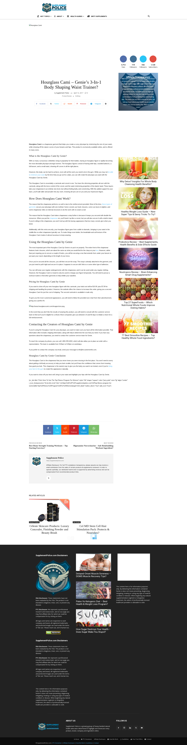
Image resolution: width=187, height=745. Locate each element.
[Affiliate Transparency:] (138, 92)
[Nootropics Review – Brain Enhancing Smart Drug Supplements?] (138, 259)
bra (97, 250)
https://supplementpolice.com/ (55, 460)
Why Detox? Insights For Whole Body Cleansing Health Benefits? (138, 182)
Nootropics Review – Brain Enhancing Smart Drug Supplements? (138, 273)
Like (123, 56)
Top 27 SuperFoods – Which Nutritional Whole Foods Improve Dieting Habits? (138, 305)
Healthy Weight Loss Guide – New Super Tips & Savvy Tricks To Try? (138, 213)
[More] (105, 104)
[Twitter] (48, 478)
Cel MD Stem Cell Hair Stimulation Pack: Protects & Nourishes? (93, 529)
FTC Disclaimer (57, 743)
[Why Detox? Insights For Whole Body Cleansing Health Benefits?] (138, 168)
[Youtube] (142, 728)
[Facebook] (118, 728)
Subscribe (153, 56)
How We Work (80, 743)
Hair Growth (76, 522)
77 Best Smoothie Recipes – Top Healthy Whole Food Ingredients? (138, 336)
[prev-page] (69, 538)
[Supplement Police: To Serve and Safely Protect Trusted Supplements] (53, 596)
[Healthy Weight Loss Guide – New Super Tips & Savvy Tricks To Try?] (138, 198)
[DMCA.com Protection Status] (53, 633)
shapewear (54, 218)
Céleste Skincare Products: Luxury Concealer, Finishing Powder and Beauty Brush (49, 529)
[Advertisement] (112, 8)
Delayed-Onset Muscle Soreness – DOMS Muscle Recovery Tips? (93, 575)
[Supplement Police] (37, 468)
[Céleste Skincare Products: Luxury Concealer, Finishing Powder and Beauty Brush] (49, 511)
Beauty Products (34, 522)
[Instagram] (124, 728)
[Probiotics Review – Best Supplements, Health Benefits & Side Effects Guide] (138, 228)
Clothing (77, 96)
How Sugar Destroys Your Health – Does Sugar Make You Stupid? (93, 630)
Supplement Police (62, 93)
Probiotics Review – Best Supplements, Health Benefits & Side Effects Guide (138, 243)
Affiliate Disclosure (99, 739)
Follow (133, 56)
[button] (148, 16)
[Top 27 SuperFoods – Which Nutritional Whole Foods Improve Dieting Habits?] (138, 289)
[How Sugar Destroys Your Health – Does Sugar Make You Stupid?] (93, 618)
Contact (96, 743)
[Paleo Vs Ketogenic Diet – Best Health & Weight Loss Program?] (93, 590)
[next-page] (72, 538)
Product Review (67, 96)
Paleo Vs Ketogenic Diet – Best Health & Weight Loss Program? (92, 602)
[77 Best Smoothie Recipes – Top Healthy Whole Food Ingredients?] (138, 322)
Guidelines (89, 743)
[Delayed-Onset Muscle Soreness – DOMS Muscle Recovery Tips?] (93, 562)
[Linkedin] (130, 728)
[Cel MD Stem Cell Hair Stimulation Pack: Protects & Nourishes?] (93, 511)
